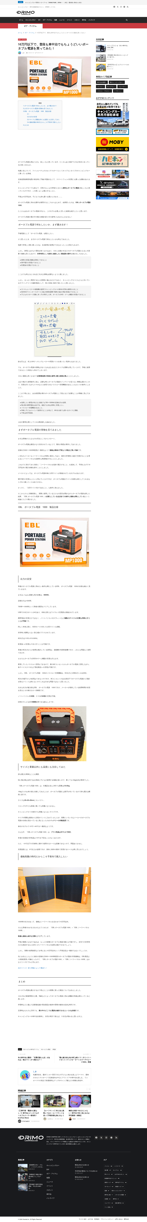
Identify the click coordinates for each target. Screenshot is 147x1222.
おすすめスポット (121, 1174)
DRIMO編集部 (26, 1121)
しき (23, 53)
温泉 (107, 1190)
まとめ (26, 125)
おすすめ (90, 1219)
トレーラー (122, 87)
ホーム (21, 20)
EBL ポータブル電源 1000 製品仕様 (37, 111)
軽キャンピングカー (116, 82)
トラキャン (118, 91)
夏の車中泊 (119, 1203)
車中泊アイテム (120, 1182)
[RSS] (127, 7)
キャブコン (111, 87)
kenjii (74, 1119)
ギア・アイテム (47, 20)
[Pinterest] (124, 7)
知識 (55, 20)
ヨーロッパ (109, 1186)
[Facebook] (114, 7)
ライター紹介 (83, 1219)
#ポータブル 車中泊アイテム (31, 1049)
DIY (39, 20)
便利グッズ (109, 1182)
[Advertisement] (54, 145)
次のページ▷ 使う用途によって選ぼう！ (32, 968)
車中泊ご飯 (109, 1194)
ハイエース (118, 1166)
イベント (69, 20)
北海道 (107, 1199)
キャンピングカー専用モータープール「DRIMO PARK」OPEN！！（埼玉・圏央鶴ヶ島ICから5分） (53, 2)
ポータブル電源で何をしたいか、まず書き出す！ (40, 106)
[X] (117, 7)
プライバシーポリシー (107, 1219)
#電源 (54, 1049)
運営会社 (126, 1219)
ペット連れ (109, 1207)
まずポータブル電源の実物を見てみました (38, 108)
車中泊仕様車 (101, 82)
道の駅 (108, 1170)
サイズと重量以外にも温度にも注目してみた (43, 119)
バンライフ (91, 20)
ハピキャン (50, 1119)
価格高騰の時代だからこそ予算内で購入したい (44, 122)
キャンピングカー (31, 20)
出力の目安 (32, 117)
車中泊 (84, 20)
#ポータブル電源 (45, 1049)
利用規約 (96, 1219)
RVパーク (108, 1174)
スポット (77, 20)
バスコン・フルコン (103, 91)
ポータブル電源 (120, 1194)
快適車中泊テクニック (112, 1178)
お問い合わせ (119, 1219)
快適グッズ (119, 1186)
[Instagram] (121, 7)
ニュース (61, 20)
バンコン (100, 87)
